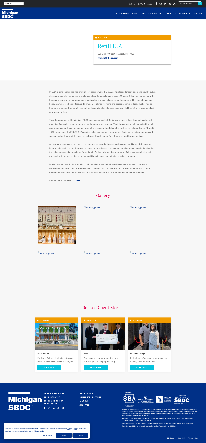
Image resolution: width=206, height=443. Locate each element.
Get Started (86, 393)
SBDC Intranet (52, 397)
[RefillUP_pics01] (57, 225)
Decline (80, 435)
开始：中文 (84, 405)
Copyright (181, 438)
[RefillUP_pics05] (103, 270)
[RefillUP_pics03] (149, 225)
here (78, 180)
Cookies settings (47, 435)
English (9, 3)
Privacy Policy (72, 428)
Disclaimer (171, 438)
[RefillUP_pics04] (57, 270)
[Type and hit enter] (200, 3)
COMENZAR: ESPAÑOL (90, 397)
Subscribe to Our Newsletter (141, 4)
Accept (64, 435)
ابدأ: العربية (84, 401)
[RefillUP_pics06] (149, 270)
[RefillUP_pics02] (103, 225)
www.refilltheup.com (108, 58)
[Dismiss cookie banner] (87, 425)
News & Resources (54, 393)
